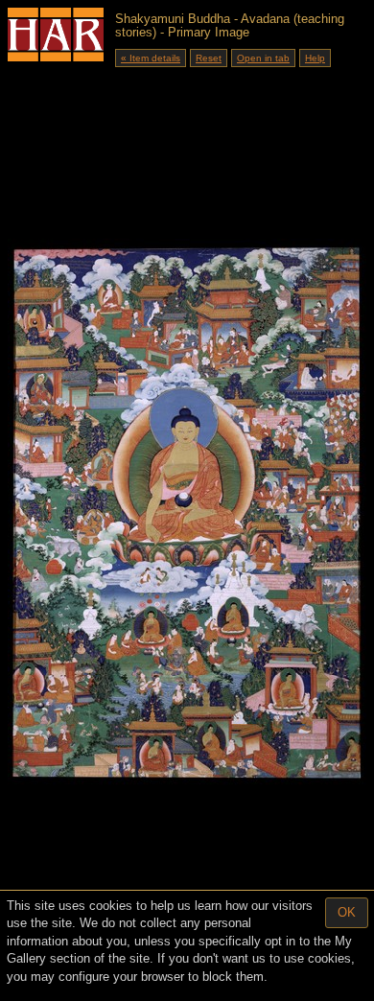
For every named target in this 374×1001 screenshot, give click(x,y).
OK (347, 912)
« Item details (150, 58)
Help (315, 58)
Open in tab (263, 58)
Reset (209, 58)
